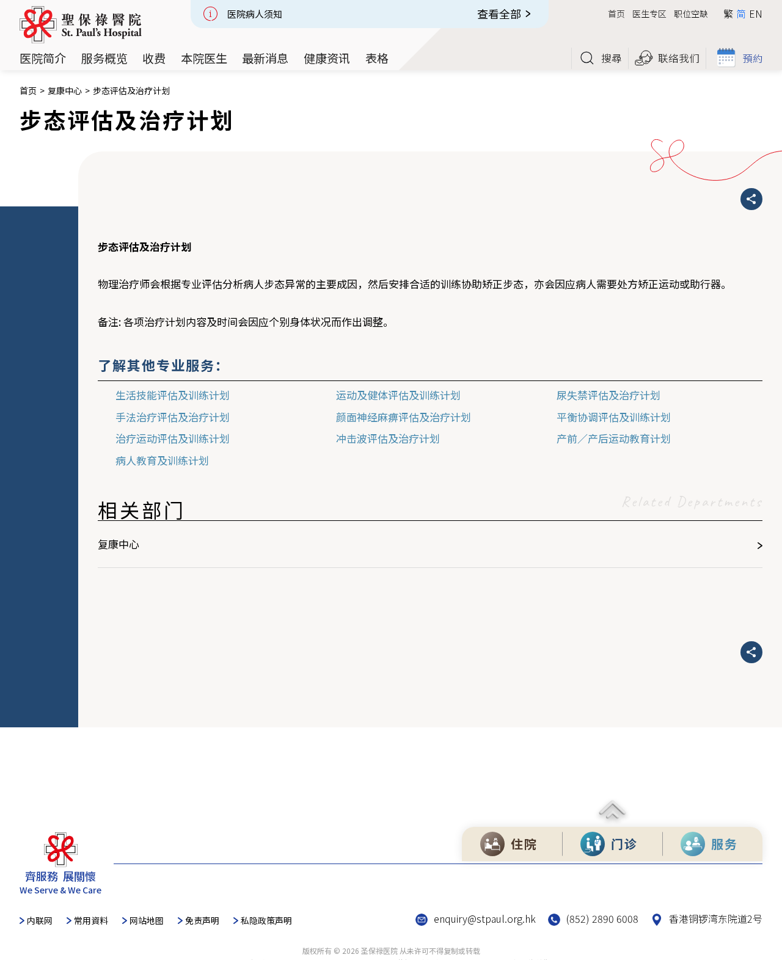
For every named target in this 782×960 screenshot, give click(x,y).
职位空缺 (691, 13)
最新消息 (265, 59)
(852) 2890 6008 (602, 918)
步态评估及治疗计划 (131, 90)
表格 (377, 59)
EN (755, 13)
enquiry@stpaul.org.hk (485, 918)
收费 (154, 59)
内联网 (40, 920)
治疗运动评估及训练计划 (172, 438)
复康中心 (65, 90)
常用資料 (91, 920)
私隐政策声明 (266, 920)
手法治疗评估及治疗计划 (172, 416)
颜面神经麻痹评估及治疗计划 (403, 416)
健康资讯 (327, 59)
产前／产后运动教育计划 (614, 438)
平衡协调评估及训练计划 (614, 416)
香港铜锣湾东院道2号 (715, 918)
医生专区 (649, 13)
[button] (43, 59)
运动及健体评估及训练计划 (398, 394)
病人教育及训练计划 (162, 460)
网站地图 (147, 920)
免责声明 (202, 920)
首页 (616, 13)
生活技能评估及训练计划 (172, 394)
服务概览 (104, 59)
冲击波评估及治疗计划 (388, 438)
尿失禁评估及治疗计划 (608, 394)
